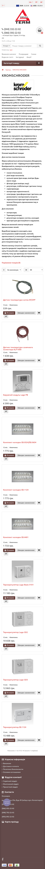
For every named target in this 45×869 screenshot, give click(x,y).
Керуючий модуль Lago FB (15, 394)
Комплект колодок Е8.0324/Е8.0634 (19, 442)
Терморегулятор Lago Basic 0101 (18, 584)
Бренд (8, 70)
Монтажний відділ (11, 784)
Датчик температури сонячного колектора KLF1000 (18, 348)
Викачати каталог (9, 54)
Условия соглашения (12, 772)
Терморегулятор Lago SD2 (15, 632)
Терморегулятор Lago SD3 (15, 679)
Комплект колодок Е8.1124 (15, 489)
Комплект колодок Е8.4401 (15, 537)
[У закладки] (39, 313)
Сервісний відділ (10, 781)
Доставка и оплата (11, 766)
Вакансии (7, 763)
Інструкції (20, 57)
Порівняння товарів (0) (11, 263)
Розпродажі (23, 54)
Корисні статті (7, 57)
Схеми (33, 54)
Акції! (29, 57)
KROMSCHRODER (19, 70)
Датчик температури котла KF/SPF (19, 299)
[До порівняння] (6, 316)
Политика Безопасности (13, 769)
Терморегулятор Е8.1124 (14, 727)
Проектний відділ (10, 787)
